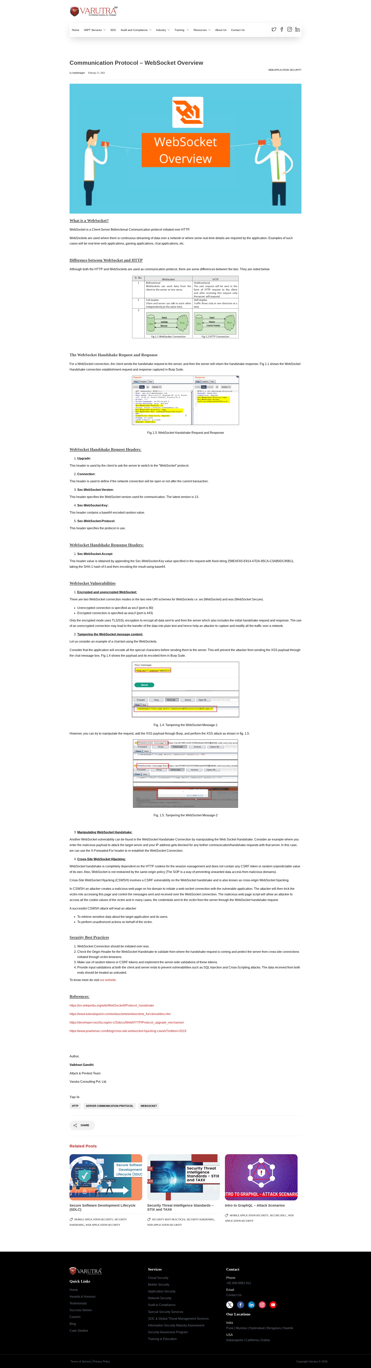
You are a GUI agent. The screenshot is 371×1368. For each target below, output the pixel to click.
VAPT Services (93, 30)
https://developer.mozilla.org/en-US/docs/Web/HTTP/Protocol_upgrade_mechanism (127, 1022)
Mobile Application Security (93, 1219)
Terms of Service (81, 1361)
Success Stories (81, 1310)
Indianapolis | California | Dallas (248, 1340)
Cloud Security (158, 1277)
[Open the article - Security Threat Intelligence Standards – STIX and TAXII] (165, 1177)
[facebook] (282, 30)
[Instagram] (264, 1304)
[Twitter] (231, 1304)
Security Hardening (200, 1219)
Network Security (159, 1298)
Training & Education (162, 1339)
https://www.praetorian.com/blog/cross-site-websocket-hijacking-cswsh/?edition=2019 (128, 1031)
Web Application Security (284, 70)
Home (75, 30)
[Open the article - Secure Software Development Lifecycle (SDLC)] (88, 1177)
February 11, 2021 (96, 73)
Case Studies (79, 1330)
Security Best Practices (168, 1219)
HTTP (75, 1106)
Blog (73, 1323)
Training (179, 30)
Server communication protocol (109, 1106)
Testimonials (78, 1303)
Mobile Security (158, 1284)
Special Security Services (165, 1311)
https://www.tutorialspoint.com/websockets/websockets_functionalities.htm (120, 1014)
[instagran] (290, 30)
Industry (161, 30)
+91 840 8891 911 (238, 1283)
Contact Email (293, 13)
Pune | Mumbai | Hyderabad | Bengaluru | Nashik (259, 1328)
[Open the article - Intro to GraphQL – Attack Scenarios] (243, 1177)
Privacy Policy (101, 1361)
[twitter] (275, 30)
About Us (220, 30)
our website (108, 980)
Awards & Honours (82, 1296)
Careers (75, 1317)
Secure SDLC (278, 1215)
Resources (200, 30)
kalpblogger (79, 73)
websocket (149, 1106)
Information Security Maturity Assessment (176, 1325)
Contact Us (238, 30)
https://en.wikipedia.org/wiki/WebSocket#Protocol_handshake (112, 1005)
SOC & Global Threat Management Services (178, 1318)
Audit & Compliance (161, 1305)
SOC (113, 30)
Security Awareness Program (168, 1332)
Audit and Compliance (134, 30)
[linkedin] (297, 30)
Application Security (161, 1291)
